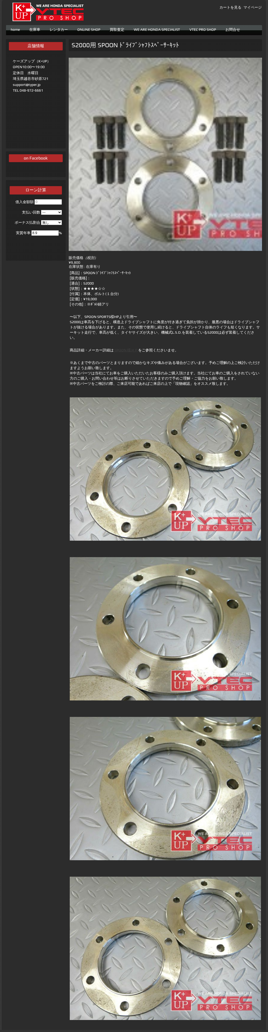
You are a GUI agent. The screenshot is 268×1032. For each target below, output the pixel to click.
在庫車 (34, 29)
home (15, 29)
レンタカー (59, 29)
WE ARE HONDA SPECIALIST (157, 29)
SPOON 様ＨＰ (126, 350)
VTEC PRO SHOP (202, 29)
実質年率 (23, 233)
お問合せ (232, 29)
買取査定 (117, 29)
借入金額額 (24, 202)
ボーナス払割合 (27, 222)
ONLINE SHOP (88, 29)
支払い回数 (31, 212)
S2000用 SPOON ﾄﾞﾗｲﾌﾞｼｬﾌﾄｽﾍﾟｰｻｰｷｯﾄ (125, 45)
